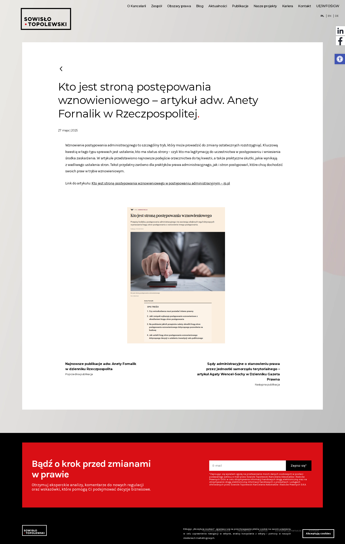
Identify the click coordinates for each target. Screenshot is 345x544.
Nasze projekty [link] (265, 6)
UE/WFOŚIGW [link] (327, 6)
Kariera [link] (287, 6)
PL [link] (322, 15)
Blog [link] (199, 6)
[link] (340, 59)
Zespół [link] (156, 6)
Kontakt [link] (304, 6)
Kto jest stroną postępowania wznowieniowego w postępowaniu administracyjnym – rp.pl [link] (161, 183)
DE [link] (336, 15)
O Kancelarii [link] (136, 6)
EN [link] (329, 15)
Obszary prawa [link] (179, 6)
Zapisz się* (299, 465)
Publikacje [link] (240, 6)
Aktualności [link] (217, 6)
